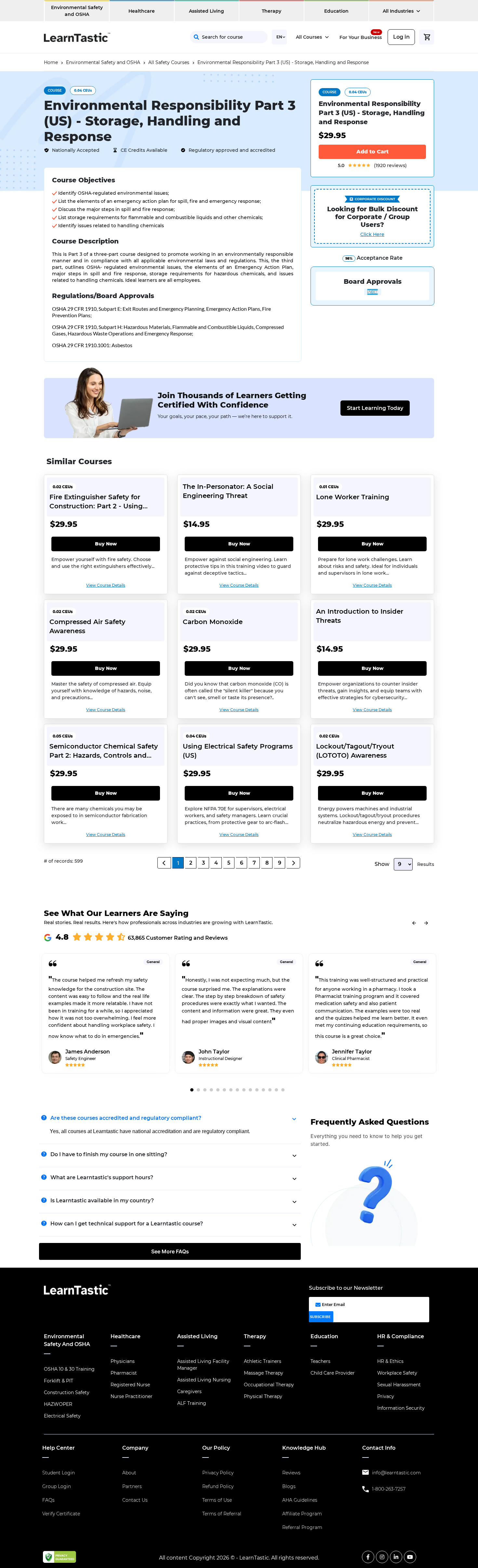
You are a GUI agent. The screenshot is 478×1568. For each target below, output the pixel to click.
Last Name (304, 78)
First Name (239, 78)
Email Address (243, 106)
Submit (286, 136)
